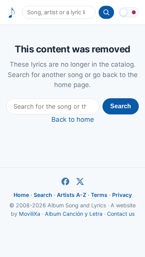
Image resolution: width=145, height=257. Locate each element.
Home (21, 194)
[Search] (106, 12)
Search (120, 106)
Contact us (121, 213)
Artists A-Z (71, 194)
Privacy (122, 194)
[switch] (129, 12)
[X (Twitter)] (80, 181)
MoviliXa (29, 213)
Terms (99, 194)
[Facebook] (65, 181)
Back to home (72, 119)
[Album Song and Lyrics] (11, 12)
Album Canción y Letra (73, 213)
